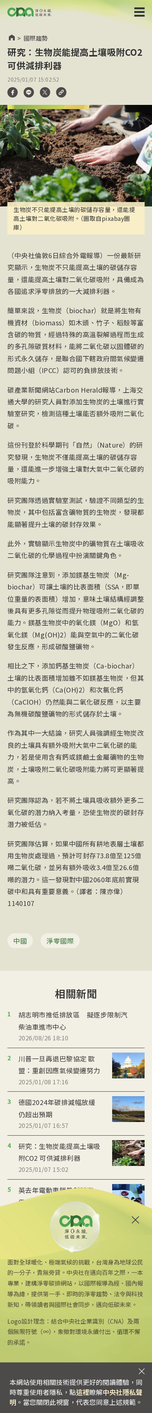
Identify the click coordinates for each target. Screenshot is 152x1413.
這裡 (82, 1392)
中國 (20, 940)
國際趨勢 (36, 38)
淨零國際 (60, 940)
